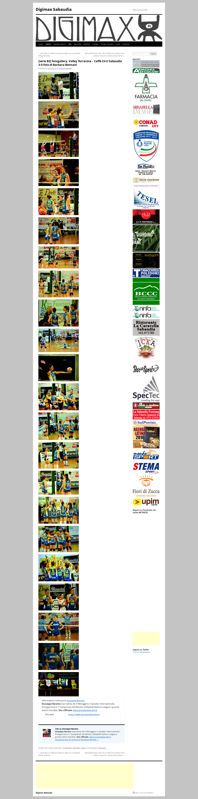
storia (118, 44)
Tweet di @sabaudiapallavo (141, 652)
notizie (48, 44)
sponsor (87, 44)
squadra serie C (59, 44)
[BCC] (146, 304)
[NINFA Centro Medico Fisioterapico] (146, 318)
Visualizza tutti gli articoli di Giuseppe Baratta (77, 739)
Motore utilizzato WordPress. (144, 793)
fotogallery (76, 748)
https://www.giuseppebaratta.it (84, 714)
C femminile (67, 748)
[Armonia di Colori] (146, 72)
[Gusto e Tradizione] (146, 408)
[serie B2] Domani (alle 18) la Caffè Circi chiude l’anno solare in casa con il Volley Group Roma (105, 54)
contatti (95, 44)
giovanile (77, 44)
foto (69, 44)
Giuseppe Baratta (65, 68)
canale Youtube (107, 44)
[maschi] (126, 44)
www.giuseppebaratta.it (85, 710)
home (41, 44)
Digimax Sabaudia (54, 9)
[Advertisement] (146, 638)
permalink (102, 748)
